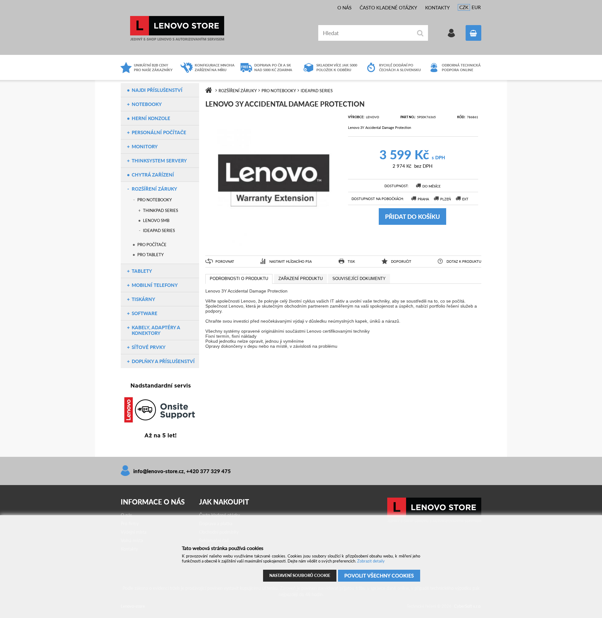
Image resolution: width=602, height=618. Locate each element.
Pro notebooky (154, 199)
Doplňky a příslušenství (163, 361)
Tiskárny (143, 299)
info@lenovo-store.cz (158, 471)
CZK (463, 7)
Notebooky (147, 104)
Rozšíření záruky (154, 189)
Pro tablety (150, 254)
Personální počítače (159, 132)
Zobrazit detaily (371, 560)
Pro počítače (151, 244)
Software (144, 313)
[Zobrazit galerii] (273, 246)
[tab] (238, 279)
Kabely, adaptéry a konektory (156, 330)
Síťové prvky (149, 347)
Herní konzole (151, 118)
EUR (476, 7)
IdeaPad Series (159, 230)
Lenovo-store (177, 28)
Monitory (145, 146)
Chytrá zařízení (153, 174)
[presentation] (239, 279)
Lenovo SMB (156, 220)
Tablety (142, 271)
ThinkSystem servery (159, 160)
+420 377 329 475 (208, 471)
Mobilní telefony (155, 285)
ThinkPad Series (160, 210)
